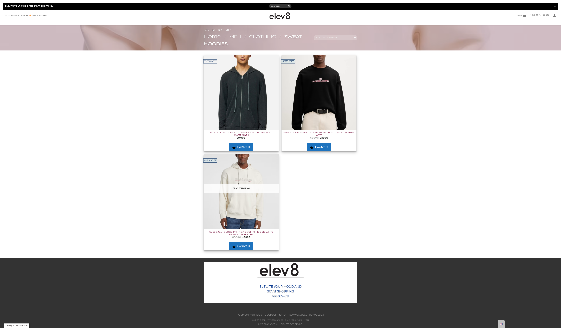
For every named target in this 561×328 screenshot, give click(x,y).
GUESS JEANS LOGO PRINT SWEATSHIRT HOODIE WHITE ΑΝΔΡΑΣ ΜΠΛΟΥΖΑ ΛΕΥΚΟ (241, 233)
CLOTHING (262, 37)
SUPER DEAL (259, 320)
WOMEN (15, 15)
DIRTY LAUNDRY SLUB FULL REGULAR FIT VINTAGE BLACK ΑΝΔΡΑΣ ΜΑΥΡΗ (241, 134)
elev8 (271, 324)
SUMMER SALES (293, 320)
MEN (7, 15)
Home (212, 37)
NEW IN (24, 15)
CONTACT (44, 15)
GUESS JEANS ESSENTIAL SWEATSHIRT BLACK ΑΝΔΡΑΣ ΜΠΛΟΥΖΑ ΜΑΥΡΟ (319, 134)
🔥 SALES (33, 15)
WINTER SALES (275, 320)
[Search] (289, 6)
